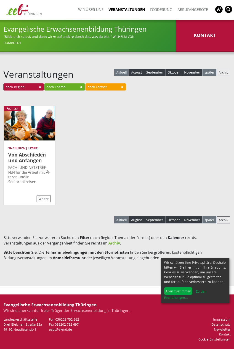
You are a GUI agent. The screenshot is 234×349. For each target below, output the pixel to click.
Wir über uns (91, 9)
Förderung (161, 9)
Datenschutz (221, 324)
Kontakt (225, 334)
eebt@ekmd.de (60, 329)
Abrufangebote (193, 9)
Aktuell (121, 72)
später (209, 72)
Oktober (174, 72)
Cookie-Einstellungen (214, 339)
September (154, 72)
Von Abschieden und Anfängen (27, 157)
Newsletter (222, 329)
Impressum (222, 319)
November (192, 72)
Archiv (223, 72)
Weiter (44, 199)
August (136, 72)
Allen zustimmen (178, 291)
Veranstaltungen (127, 9)
